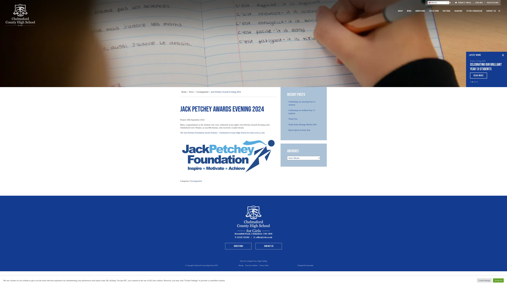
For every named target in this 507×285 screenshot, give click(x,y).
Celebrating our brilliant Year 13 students (486, 66)
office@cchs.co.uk (264, 237)
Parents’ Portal (464, 3)
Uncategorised (196, 181)
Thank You (292, 119)
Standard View (252, 261)
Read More (478, 75)
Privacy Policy (264, 265)
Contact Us (491, 11)
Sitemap (240, 265)
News (409, 11)
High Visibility (262, 261)
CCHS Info (479, 3)
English (434, 3)
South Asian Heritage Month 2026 (302, 125)
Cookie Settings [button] (484, 280)
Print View (243, 261)
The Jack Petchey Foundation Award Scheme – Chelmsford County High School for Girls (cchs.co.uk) (222, 133)
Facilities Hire (492, 3)
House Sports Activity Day (299, 130)
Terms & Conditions (251, 265)
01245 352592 (243, 237)
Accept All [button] (498, 280)
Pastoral (447, 11)
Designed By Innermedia (305, 265)
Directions (238, 246)
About (400, 11)
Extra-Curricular (474, 11)
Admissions (420, 11)
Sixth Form (434, 11)
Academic (459, 11)
